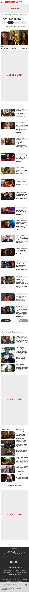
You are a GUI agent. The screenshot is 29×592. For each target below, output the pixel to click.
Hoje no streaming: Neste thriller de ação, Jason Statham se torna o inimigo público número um (22, 358)
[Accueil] (13, 2)
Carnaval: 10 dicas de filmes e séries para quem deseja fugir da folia (21, 183)
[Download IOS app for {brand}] (12, 561)
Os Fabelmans (21, 14)
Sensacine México (13, 574)
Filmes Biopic (14, 14)
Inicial (3, 14)
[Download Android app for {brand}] (17, 561)
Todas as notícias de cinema (14, 485)
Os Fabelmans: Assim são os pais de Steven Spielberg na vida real (21, 252)
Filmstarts (18, 570)
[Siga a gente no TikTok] (19, 552)
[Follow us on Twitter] (10, 552)
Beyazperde (20, 572)
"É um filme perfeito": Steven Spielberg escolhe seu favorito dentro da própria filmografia (21, 158)
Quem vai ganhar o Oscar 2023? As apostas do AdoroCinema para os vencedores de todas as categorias (21, 144)
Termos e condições (21, 579)
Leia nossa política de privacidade (11, 589)
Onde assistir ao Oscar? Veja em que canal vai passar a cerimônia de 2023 (21, 114)
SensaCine (6, 572)
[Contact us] (23, 552)
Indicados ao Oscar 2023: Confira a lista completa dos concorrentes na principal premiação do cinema (22, 267)
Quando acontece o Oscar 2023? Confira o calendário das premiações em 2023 (21, 298)
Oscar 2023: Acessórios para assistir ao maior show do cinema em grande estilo (22, 171)
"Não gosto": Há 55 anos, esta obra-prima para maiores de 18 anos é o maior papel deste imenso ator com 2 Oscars (22, 469)
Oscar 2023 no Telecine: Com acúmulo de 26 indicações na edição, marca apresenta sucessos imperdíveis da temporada (22, 128)
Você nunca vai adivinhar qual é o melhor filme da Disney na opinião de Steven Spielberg (22, 211)
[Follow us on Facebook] (6, 552)
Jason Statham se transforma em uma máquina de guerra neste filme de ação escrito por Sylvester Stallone (22, 367)
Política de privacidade (10, 581)
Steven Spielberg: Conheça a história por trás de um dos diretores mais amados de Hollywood (22, 239)
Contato (14, 579)
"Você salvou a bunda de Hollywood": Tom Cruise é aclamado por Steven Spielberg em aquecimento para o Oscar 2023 (22, 198)
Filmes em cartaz (8, 14)
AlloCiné (6, 570)
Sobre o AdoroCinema (6, 579)
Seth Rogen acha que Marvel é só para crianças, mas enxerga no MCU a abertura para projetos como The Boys (22, 226)
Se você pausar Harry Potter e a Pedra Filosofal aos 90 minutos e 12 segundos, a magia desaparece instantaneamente (22, 435)
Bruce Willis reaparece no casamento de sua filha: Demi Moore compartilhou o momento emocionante (22, 476)
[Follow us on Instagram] (14, 552)
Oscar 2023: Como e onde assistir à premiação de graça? (14, 49)
